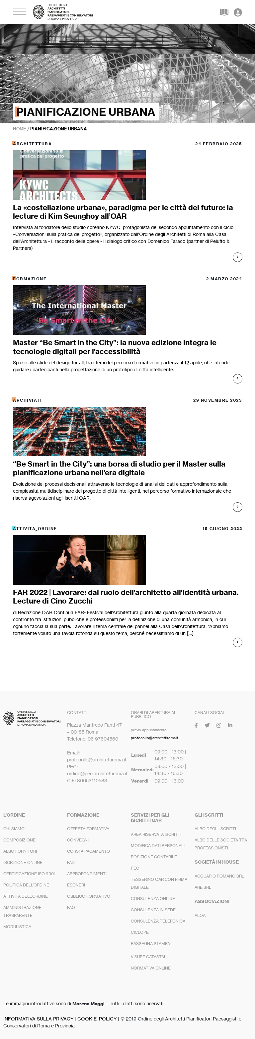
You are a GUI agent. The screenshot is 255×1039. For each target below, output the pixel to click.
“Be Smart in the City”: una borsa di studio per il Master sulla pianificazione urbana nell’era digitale (119, 468)
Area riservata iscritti (156, 834)
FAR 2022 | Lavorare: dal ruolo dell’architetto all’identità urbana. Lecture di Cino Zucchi (126, 597)
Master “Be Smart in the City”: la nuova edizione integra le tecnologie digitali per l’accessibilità (114, 347)
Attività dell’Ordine (25, 896)
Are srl (203, 887)
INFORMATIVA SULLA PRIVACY (38, 1018)
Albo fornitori (20, 851)
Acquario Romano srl (219, 876)
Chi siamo (14, 828)
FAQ (71, 907)
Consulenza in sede (153, 909)
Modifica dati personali (158, 845)
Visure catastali (149, 956)
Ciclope (140, 932)
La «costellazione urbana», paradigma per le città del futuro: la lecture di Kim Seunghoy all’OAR (123, 212)
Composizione (19, 839)
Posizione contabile (154, 856)
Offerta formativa (88, 828)
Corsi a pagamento (88, 851)
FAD (71, 862)
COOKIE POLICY (97, 1018)
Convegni (78, 839)
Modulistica (17, 926)
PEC (135, 868)
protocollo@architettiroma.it (154, 738)
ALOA (200, 915)
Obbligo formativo (88, 896)
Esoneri (76, 884)
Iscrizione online (22, 862)
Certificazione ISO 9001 (29, 873)
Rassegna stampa (150, 943)
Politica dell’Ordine (26, 884)
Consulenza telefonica (158, 921)
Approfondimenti (87, 873)
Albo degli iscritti (215, 828)
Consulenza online (153, 898)
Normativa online (151, 968)
